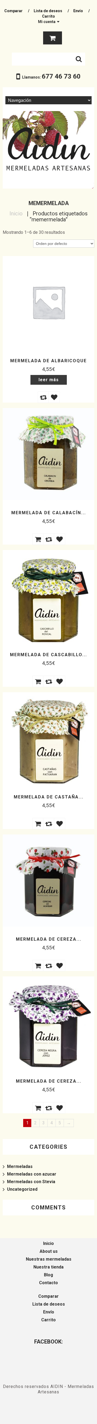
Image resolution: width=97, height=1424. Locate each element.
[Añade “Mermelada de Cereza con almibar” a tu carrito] (37, 965)
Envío (78, 11)
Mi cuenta (47, 22)
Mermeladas (20, 1166)
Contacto (48, 1282)
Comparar (13, 11)
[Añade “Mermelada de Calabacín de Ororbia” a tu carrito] (37, 538)
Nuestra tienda (48, 1267)
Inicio (16, 213)
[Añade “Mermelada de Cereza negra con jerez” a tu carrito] (37, 1107)
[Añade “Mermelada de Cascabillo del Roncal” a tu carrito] (37, 681)
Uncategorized (22, 1189)
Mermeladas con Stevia (31, 1181)
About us (49, 1251)
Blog (48, 1274)
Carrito (48, 16)
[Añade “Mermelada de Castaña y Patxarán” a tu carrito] (37, 823)
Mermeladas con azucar (31, 1174)
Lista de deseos (48, 11)
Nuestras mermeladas (48, 1259)
